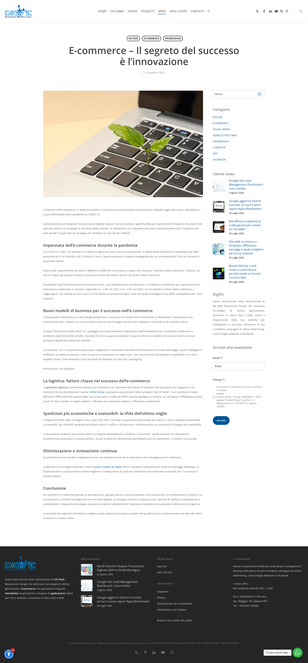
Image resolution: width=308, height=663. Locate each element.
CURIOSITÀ (219, 147)
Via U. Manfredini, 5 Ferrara (249, 596)
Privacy (219, 379)
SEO (215, 153)
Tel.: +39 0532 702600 (246, 605)
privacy (220, 393)
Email (217, 358)
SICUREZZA (219, 159)
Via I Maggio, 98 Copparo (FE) (250, 601)
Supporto (162, 591)
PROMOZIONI (173, 38)
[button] (9, 654)
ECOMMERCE (151, 38)
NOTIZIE (133, 38)
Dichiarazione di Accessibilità (174, 603)
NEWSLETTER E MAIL (225, 135)
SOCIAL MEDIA (221, 129)
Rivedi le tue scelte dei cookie (174, 620)
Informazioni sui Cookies (171, 609)
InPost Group (97, 392)
